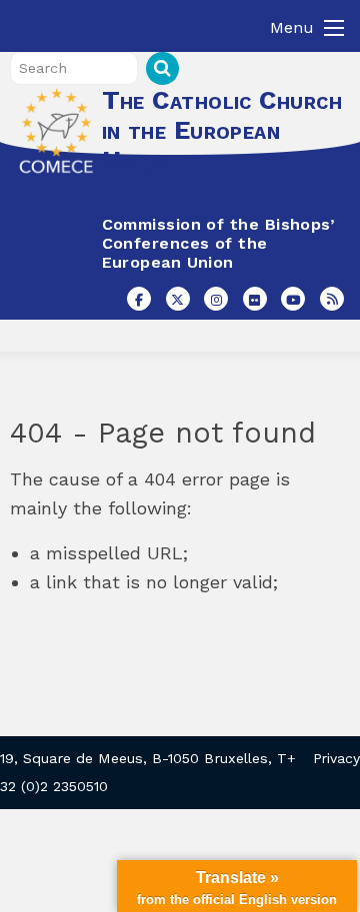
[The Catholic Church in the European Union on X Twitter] (178, 299)
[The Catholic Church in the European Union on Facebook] (139, 299)
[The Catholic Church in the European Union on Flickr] (255, 299)
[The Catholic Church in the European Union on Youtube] (293, 299)
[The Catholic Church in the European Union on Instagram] (216, 299)
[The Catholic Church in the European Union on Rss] (332, 299)
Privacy (336, 758)
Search (162, 68)
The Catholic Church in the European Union (222, 130)
